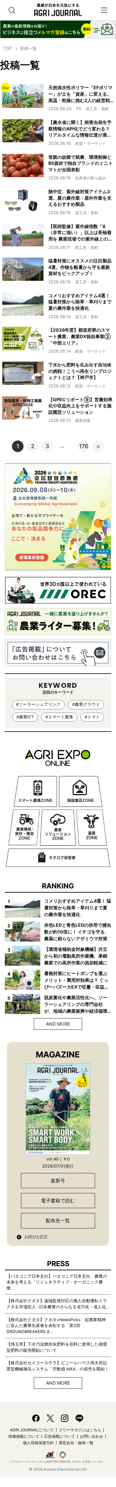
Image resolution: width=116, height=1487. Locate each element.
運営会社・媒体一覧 (76, 1442)
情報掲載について (23, 1436)
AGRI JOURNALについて (32, 1429)
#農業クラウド (86, 704)
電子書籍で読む (58, 1201)
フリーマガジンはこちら (80, 1429)
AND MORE (58, 1024)
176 (83, 446)
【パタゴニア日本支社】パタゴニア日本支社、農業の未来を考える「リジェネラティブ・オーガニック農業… (56, 1282)
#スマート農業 (59, 717)
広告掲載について (59, 1436)
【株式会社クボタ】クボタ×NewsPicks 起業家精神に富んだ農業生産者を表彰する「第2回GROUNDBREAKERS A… (56, 1325)
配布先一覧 (58, 1220)
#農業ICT (25, 717)
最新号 (58, 1181)
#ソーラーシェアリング (38, 704)
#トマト (92, 717)
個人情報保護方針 (38, 1442)
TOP (7, 48)
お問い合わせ (91, 1436)
